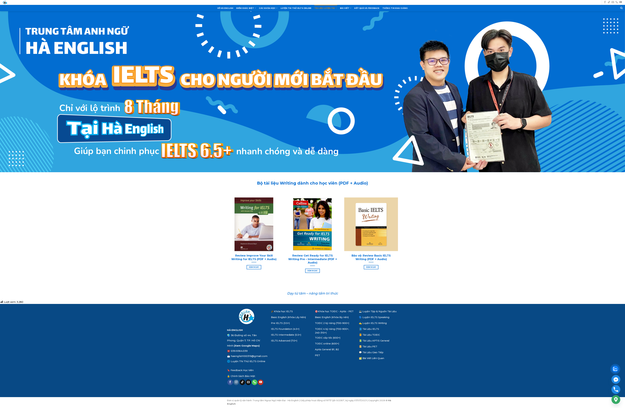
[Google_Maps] (615, 399)
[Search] (621, 8)
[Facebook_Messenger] (615, 379)
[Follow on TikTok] (609, 2)
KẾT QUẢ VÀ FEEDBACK (366, 8)
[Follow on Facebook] (605, 2)
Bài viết (344, 8)
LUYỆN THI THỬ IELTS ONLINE (296, 8)
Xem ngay (254, 267)
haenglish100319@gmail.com (249, 356)
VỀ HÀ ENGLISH (225, 8)
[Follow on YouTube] (620, 2)
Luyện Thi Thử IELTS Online (248, 361)
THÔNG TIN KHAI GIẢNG (395, 8)
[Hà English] (4, 2)
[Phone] (615, 389)
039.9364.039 (239, 350)
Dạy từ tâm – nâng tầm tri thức (312, 293)
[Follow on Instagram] (236, 382)
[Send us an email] (613, 2)
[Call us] (617, 2)
